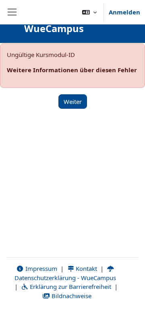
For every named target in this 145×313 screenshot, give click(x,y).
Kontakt (85, 268)
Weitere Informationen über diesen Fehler (72, 70)
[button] (89, 12)
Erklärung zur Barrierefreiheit (69, 287)
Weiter (73, 102)
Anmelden (124, 12)
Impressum (40, 268)
